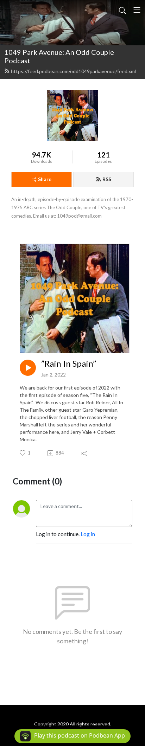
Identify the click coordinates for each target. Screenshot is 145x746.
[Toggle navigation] (137, 10)
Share (44, 179)
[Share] (84, 453)
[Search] (122, 10)
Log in (88, 533)
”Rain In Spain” (68, 363)
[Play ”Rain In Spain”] (28, 368)
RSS (106, 179)
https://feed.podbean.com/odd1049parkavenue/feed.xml (73, 71)
